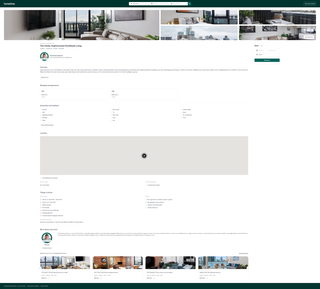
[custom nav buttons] (40, 268)
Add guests (176, 3)
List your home (310, 4)
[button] (42, 262)
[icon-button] (152, 4)
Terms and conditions (33, 286)
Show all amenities (47, 125)
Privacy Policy (44, 286)
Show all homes (243, 253)
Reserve (267, 60)
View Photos (309, 37)
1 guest (260, 54)
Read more (44, 77)
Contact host (46, 248)
